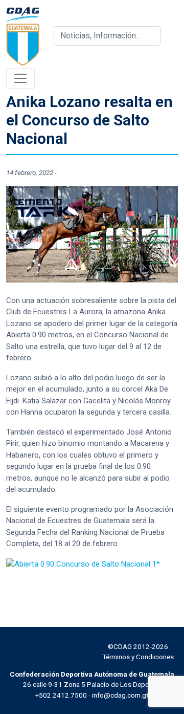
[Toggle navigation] (20, 78)
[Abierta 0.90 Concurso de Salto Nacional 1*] (83, 563)
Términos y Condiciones (138, 657)
